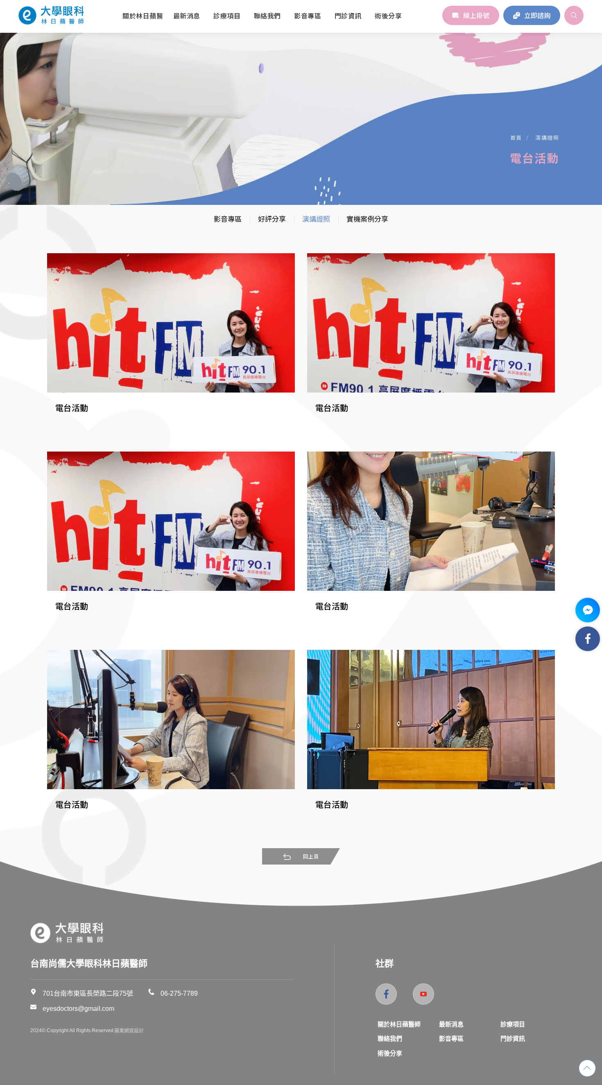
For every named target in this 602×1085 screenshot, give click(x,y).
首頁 (516, 137)
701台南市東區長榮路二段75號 (88, 993)
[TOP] (587, 1068)
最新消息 (451, 1024)
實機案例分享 (367, 218)
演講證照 (547, 137)
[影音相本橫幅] (301, 102)
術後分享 (390, 1053)
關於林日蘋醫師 (399, 1024)
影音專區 (228, 218)
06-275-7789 (179, 993)
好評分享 (272, 218)
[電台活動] (171, 323)
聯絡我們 (390, 1038)
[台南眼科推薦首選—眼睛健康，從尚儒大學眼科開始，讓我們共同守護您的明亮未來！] (51, 15)
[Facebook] (587, 638)
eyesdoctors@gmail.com (78, 1008)
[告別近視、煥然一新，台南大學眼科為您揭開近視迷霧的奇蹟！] (67, 932)
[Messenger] (587, 610)
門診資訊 (512, 1038)
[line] (423, 994)
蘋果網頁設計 (129, 1031)
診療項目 (512, 1024)
